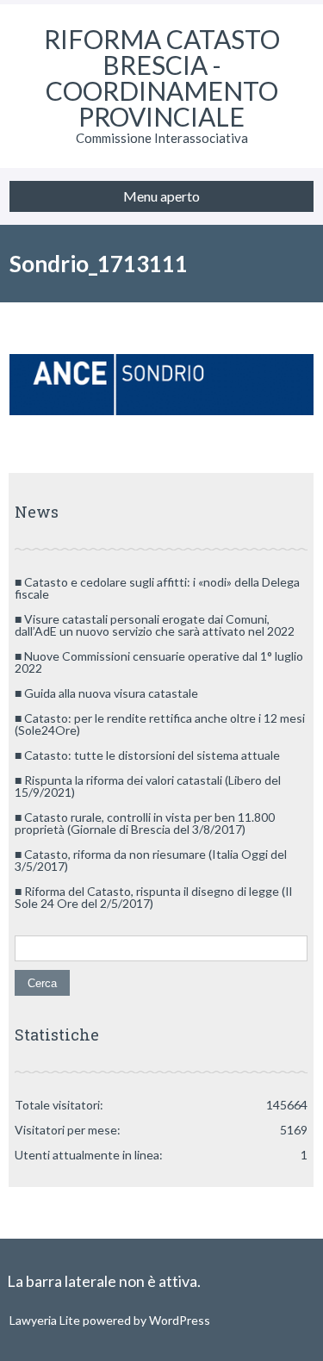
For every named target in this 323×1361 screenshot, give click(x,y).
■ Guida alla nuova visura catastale (106, 693)
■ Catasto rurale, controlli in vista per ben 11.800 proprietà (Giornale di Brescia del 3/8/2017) (145, 823)
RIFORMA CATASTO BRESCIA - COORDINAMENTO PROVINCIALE (162, 77)
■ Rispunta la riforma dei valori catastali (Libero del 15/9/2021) (148, 786)
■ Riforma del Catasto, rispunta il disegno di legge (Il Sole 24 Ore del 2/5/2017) (153, 897)
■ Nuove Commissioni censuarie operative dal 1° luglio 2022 (159, 662)
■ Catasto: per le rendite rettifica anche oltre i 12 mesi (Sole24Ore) (160, 724)
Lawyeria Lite (46, 1320)
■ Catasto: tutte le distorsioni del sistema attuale (147, 755)
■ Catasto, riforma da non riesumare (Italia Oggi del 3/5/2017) (151, 860)
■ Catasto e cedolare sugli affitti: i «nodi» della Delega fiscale (157, 588)
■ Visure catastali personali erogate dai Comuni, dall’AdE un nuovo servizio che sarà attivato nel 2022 (155, 625)
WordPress (178, 1320)
